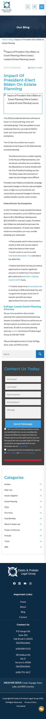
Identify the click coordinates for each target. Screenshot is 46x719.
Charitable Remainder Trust (20, 255)
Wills (6, 547)
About (23, 606)
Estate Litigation (11, 496)
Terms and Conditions (27, 453)
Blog (11, 39)
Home (4, 39)
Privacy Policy (22, 446)
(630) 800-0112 (23, 648)
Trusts (7, 541)
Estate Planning (10, 501)
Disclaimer (21, 706)
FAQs (6, 507)
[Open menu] (41, 6)
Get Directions (23, 642)
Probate (7, 536)
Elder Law (8, 490)
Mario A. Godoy (36, 68)
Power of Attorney (12, 530)
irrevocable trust (35, 286)
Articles (7, 484)
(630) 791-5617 (23, 672)
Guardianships (10, 518)
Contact (23, 617)
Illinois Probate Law (12, 524)
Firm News (8, 513)
